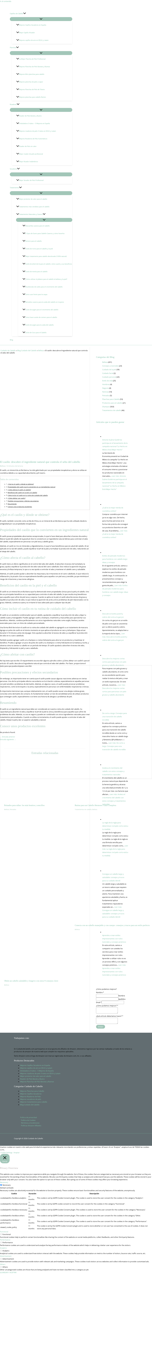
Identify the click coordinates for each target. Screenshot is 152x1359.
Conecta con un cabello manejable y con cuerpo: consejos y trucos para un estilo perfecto (112, 925)
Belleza (6, 809)
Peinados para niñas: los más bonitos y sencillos (24, 805)
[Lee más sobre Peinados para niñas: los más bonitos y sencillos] (37, 801)
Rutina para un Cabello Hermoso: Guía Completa (95, 805)
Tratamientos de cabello (83, 809)
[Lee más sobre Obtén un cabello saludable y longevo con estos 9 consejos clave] (38, 976)
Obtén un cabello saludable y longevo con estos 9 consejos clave (31, 981)
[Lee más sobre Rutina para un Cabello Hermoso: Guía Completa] (108, 801)
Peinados (13, 809)
